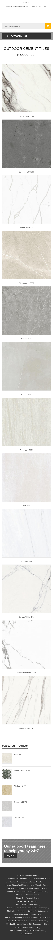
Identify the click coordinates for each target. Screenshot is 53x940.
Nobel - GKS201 (26, 228)
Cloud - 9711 (26, 394)
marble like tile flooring (26, 901)
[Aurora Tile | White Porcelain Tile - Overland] (26, 533)
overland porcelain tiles (16, 924)
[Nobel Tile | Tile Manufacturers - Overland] (26, 199)
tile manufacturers (36, 930)
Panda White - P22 (26, 116)
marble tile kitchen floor (26, 895)
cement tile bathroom (37, 911)
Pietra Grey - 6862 (26, 283)
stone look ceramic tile (17, 921)
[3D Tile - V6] (7, 821)
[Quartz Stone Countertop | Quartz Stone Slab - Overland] (26, 143)
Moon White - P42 (26, 728)
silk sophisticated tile (38, 924)
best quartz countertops (37, 908)
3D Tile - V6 (19, 818)
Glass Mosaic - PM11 (23, 770)
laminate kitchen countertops (26, 914)
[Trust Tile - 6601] (26, 477)
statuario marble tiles (15, 908)
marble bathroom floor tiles (36, 917)
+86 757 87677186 (39, 7)
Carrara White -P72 (26, 617)
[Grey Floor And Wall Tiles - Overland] (26, 422)
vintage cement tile (38, 891)
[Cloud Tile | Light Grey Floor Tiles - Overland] (26, 366)
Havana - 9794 (26, 339)
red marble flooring (13, 917)
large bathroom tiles (17, 930)
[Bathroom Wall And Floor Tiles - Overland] (26, 644)
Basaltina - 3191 (26, 450)
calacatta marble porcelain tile (17, 878)
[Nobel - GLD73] (7, 806)
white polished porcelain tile (26, 927)
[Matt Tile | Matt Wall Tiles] (26, 589)
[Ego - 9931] (7, 758)
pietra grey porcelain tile (26, 898)
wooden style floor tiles (17, 891)
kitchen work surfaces (38, 885)
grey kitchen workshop (15, 882)
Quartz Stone (26, 934)
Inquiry (10, 856)
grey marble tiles (41, 878)
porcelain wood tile (38, 921)
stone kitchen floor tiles (26, 875)
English (26, 3)
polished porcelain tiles (37, 882)
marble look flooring (16, 911)
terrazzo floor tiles (16, 888)
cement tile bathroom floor (26, 904)
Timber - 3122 (20, 786)
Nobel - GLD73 (20, 802)
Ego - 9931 (18, 754)
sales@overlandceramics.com (17, 7)
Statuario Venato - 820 (26, 673)
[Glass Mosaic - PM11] (7, 774)
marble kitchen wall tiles (16, 885)
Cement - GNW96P (26, 172)
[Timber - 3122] (7, 790)
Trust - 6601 (27, 506)
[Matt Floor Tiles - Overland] (26, 88)
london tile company (36, 888)
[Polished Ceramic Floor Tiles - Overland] (26, 310)
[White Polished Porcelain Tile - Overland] (26, 255)
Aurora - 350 (26, 561)
